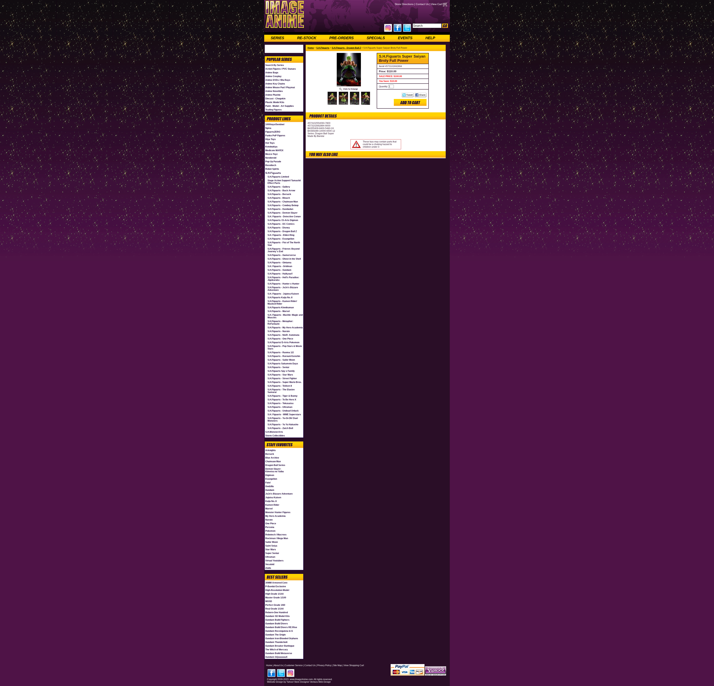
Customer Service (294, 665)
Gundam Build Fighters (277, 620)
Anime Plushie (273, 95)
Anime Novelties (274, 91)
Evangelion (271, 479)
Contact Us (422, 4)
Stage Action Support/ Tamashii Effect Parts (284, 181)
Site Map (337, 665)
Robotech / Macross (276, 534)
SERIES (277, 38)
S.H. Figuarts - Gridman (280, 266)
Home (311, 48)
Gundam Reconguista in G (279, 631)
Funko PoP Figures (275, 135)
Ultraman (270, 557)
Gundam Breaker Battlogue (279, 646)
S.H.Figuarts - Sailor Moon (281, 360)
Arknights (270, 450)
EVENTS (405, 38)
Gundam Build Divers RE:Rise (281, 627)
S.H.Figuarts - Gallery (279, 187)
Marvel (269, 508)
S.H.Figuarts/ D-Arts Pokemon (283, 342)
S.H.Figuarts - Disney (279, 227)
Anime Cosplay (273, 76)
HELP (430, 38)
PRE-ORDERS (341, 38)
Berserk (269, 454)
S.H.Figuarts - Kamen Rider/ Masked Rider (282, 302)
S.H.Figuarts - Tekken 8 (280, 386)
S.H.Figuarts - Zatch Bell (280, 428)
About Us (278, 665)
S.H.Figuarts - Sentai (278, 367)
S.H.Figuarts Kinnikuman (281, 307)
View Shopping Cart (354, 665)
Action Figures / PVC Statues (280, 69)
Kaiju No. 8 (271, 501)
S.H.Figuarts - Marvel (279, 311)
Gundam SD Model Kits (277, 616)
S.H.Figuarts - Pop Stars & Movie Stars (285, 347)
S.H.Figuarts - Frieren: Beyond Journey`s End (284, 250)
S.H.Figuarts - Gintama (279, 262)
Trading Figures (273, 109)
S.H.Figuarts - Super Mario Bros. (285, 382)
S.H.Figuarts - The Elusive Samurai (281, 391)
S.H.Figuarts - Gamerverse (282, 255)
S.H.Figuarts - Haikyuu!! (280, 273)
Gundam (269, 490)
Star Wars (270, 549)
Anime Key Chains (275, 83)
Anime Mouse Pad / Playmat (280, 87)
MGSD (268, 601)
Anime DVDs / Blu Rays (277, 80)
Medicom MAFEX (274, 150)
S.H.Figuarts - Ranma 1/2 (281, 352)
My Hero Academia (275, 516)
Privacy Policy (324, 665)
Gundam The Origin (275, 634)
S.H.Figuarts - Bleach (279, 198)
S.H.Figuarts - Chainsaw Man (283, 201)
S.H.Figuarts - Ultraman (280, 407)
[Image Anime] (284, 28)
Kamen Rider (272, 505)
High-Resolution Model (277, 590)
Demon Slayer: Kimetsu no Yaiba (274, 470)
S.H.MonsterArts (274, 432)
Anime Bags (271, 72)
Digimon (269, 475)
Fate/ (268, 482)
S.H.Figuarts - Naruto (279, 331)
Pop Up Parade (273, 161)
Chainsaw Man (273, 461)
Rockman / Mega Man (276, 538)
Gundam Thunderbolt (276, 642)
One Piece (270, 523)
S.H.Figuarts (273, 172)
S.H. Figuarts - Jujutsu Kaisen (283, 293)
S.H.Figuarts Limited (278, 176)
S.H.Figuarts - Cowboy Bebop (283, 205)
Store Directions (404, 4)
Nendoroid (270, 158)
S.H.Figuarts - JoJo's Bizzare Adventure (283, 288)
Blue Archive (272, 457)
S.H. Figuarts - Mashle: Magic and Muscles (285, 316)
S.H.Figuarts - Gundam (279, 270)
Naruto (269, 519)
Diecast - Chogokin (275, 98)
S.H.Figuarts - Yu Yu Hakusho (283, 424)
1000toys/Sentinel (274, 124)
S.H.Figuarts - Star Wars (280, 374)
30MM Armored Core (276, 582)
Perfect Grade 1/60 (275, 605)
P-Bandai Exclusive (275, 586)
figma (268, 128)
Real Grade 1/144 (274, 608)
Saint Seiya (271, 545)
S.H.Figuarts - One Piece (280, 338)
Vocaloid (269, 564)
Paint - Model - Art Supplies (279, 106)
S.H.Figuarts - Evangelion (281, 239)
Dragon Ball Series (275, 465)
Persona (269, 527)
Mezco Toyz (271, 154)
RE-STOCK (306, 38)
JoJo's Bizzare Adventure (279, 493)
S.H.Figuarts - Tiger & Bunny (283, 396)
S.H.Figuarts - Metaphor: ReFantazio (280, 322)
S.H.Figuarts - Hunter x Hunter (283, 283)
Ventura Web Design (320, 682)
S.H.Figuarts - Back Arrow (281, 190)
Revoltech (270, 165)
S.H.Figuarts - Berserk (279, 194)
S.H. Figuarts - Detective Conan (284, 216)
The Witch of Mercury (276, 649)
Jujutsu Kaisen (273, 497)
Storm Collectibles (275, 435)
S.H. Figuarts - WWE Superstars (284, 414)
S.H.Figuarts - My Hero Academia (285, 327)
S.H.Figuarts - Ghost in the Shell (284, 259)
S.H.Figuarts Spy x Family (281, 371)
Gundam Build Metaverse (278, 653)
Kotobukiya (271, 146)
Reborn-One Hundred (276, 612)
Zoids (268, 568)
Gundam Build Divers (276, 623)
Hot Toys (270, 143)
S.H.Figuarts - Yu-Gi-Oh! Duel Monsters (283, 419)
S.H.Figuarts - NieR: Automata (283, 335)
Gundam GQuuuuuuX (276, 657)
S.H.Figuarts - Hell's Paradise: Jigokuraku (283, 278)
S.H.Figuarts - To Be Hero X (282, 399)
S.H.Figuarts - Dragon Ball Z (282, 231)
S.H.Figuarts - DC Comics (281, 224)
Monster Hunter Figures (277, 512)
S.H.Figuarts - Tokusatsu (280, 403)
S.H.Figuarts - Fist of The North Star (284, 243)
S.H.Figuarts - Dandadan (280, 209)
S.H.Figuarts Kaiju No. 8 (280, 297)
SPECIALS (376, 38)
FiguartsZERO (272, 132)
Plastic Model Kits (274, 102)
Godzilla (269, 486)
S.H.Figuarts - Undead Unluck (283, 410)
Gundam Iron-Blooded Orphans (281, 638)
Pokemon (270, 531)
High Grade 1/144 (274, 594)
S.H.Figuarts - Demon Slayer (283, 213)
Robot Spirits (272, 169)
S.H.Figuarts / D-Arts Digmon (283, 220)
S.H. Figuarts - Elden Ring (281, 235)
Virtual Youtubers (274, 560)
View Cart (436, 4)
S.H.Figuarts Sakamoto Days (283, 363)
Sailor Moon (271, 542)
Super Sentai (272, 553)
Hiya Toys (270, 139)
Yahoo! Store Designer (298, 682)
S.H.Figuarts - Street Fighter (282, 378)
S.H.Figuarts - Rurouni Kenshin (284, 356)
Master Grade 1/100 (275, 597)
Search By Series (274, 65)
